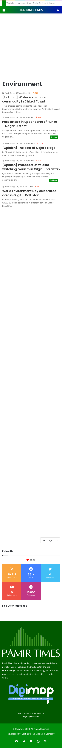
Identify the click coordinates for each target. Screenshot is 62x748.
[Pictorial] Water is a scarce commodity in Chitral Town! (24, 99)
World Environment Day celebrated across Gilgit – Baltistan (29, 193)
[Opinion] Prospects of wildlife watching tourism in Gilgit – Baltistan (31, 167)
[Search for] (58, 10)
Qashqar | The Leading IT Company (38, 734)
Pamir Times (10, 93)
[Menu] (3, 10)
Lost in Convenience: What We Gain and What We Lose (32, 3)
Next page (48, 540)
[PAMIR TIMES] (31, 9)
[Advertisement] (31, 46)
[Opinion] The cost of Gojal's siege (28, 148)
